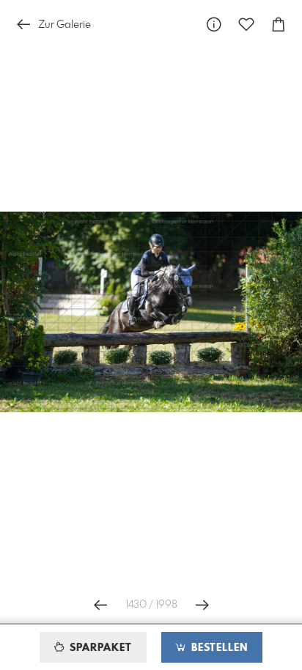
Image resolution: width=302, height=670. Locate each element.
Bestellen (218, 648)
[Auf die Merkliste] (246, 24)
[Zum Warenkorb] (278, 24)
